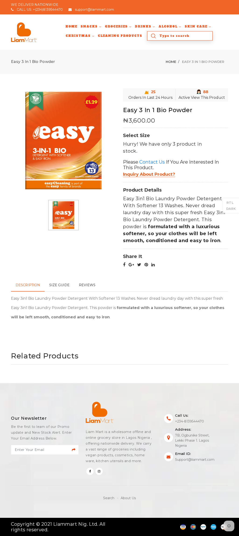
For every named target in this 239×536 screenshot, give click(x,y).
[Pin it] (146, 265)
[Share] (124, 265)
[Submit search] (153, 35)
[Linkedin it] (153, 265)
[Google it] (131, 265)
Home (171, 62)
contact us (152, 162)
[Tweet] (139, 265)
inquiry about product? (149, 174)
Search (109, 498)
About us (128, 498)
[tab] (28, 285)
